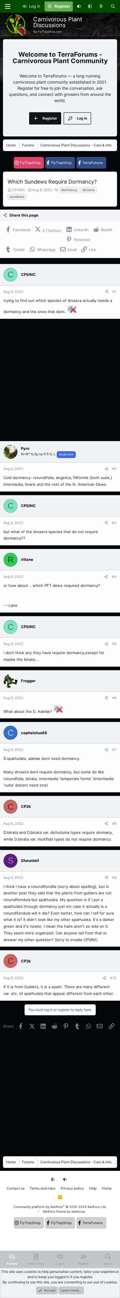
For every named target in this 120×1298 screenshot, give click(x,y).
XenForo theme (54, 1211)
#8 (114, 823)
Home (107, 1188)
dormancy (69, 190)
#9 (114, 877)
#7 (114, 749)
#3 (114, 523)
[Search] (113, 6)
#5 (114, 644)
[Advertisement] (60, 380)
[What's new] (101, 6)
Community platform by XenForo (60, 1207)
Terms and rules (42, 1188)
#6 (114, 698)
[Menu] (7, 6)
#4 (114, 576)
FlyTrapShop (30, 162)
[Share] (106, 291)
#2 (114, 468)
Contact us (15, 1188)
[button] (89, 6)
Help (93, 1188)
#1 (114, 291)
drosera (88, 190)
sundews (17, 196)
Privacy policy (72, 1188)
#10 (113, 978)
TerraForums (92, 162)
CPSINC (18, 190)
